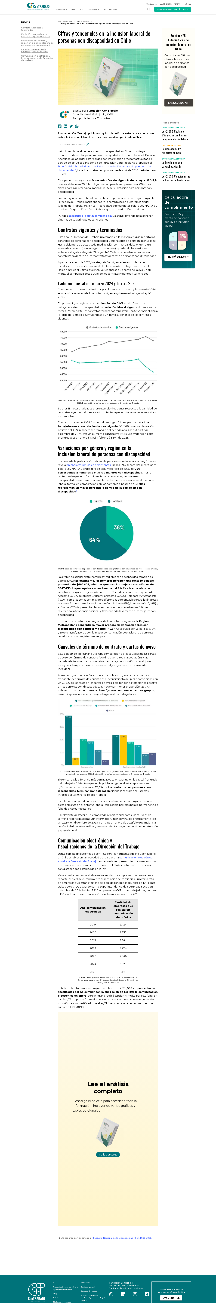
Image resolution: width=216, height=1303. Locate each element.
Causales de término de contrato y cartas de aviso (34, 50)
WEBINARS (93, 9)
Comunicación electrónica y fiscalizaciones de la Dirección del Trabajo (37, 58)
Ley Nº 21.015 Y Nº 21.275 (170, 4)
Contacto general (88, 1287)
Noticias (187, 4)
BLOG (73, 9)
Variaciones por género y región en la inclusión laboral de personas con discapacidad (37, 43)
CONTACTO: (85, 1283)
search (149, 9)
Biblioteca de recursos (62, 1302)
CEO (82, 9)
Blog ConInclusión (65, 22)
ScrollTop (199, 1298)
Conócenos (151, 4)
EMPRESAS (61, 9)
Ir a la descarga (108, 1154)
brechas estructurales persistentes (88, 465)
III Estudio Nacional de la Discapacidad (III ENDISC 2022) (122, 1238)
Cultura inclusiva (82, 22)
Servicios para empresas (63, 1283)
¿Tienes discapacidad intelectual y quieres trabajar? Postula (93, 1298)
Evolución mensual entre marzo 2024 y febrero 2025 (35, 35)
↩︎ (153, 1238)
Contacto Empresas (89, 1291)
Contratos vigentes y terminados (32, 29)
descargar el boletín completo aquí (90, 215)
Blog (55, 1294)
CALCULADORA (110, 9)
